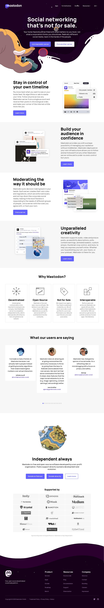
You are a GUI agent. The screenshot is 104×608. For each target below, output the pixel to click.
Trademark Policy (34, 599)
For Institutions (66, 6)
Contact (84, 580)
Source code (67, 576)
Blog (64, 580)
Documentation (68, 583)
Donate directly (55, 476)
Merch (47, 591)
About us (84, 576)
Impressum (85, 591)
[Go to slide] (43, 403)
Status (52, 599)
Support (65, 587)
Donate (77, 6)
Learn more (19, 113)
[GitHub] (98, 599)
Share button (67, 591)
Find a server (20, 212)
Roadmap (48, 587)
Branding (84, 583)
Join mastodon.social (40, 44)
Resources (86, 6)
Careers (84, 587)
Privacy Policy (45, 599)
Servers (47, 576)
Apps (56, 6)
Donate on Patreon (35, 476)
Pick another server (64, 44)
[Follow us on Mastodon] (94, 599)
